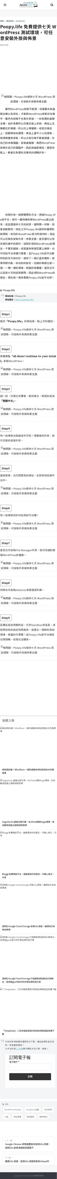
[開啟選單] (5, 5)
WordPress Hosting (12, 1109)
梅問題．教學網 (28, 5)
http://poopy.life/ (24, 299)
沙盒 (6, 1116)
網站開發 (30, 1116)
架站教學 (48, 1109)
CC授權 (19, 1048)
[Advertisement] (28, 68)
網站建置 (17, 1116)
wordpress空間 (32, 1109)
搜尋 (52, 5)
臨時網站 (43, 1116)
